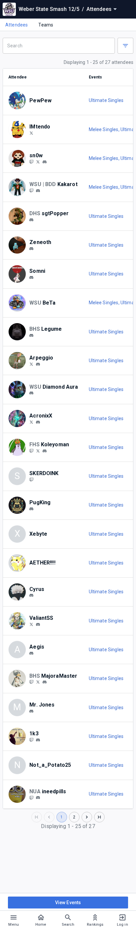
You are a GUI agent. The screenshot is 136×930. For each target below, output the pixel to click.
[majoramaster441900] (45, 682)
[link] (45, 161)
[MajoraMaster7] (38, 682)
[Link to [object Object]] (18, 100)
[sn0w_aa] (38, 161)
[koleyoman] (45, 451)
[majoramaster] (31, 682)
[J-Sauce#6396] (38, 364)
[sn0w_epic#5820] (45, 162)
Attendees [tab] (16, 24)
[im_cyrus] (31, 595)
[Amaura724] (31, 190)
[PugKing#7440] (31, 509)
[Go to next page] (87, 817)
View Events (68, 902)
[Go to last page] (99, 817)
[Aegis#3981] (31, 653)
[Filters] (125, 46)
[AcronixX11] (31, 421)
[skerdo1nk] (31, 479)
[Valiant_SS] (31, 624)
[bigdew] (38, 190)
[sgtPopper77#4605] (31, 220)
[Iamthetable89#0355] (31, 711)
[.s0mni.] (31, 277)
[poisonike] (31, 739)
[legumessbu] (31, 335)
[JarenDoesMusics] (31, 364)
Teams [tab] (45, 24)
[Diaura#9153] (31, 393)
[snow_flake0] (31, 161)
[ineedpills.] (38, 798)
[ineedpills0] (31, 797)
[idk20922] (38, 450)
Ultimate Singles (106, 100)
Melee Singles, (104, 129)
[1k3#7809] (38, 740)
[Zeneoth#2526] (31, 248)
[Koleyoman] (31, 450)
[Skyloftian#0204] (38, 624)
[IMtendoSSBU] (31, 132)
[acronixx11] (38, 422)
